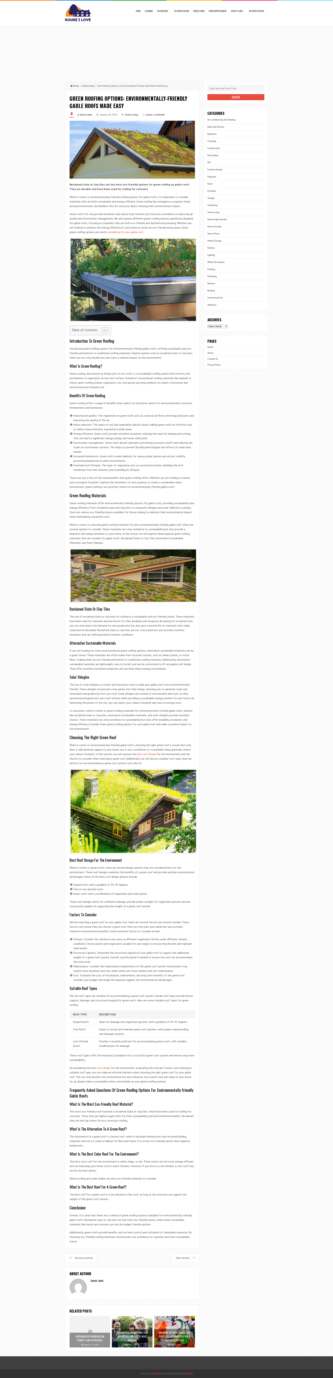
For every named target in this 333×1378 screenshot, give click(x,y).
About (210, 352)
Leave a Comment (155, 114)
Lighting (211, 255)
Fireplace (211, 176)
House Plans (237, 11)
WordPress (188, 1373)
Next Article (183, 1258)
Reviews (211, 283)
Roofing (211, 290)
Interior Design (256, 11)
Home (138, 11)
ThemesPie (155, 1373)
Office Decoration (216, 262)
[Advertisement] (166, 52)
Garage (211, 198)
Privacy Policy (214, 364)
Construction (213, 148)
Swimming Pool (215, 297)
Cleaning (149, 11)
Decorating (162, 11)
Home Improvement (218, 11)
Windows (211, 304)
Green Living (199, 11)
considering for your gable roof (125, 232)
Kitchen (211, 247)
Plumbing (212, 276)
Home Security (214, 226)
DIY (209, 162)
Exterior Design (181, 11)
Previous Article (84, 1258)
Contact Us (212, 358)
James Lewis (86, 114)
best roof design (146, 754)
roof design (103, 1068)
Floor (210, 183)
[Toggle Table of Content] (103, 330)
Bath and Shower (215, 126)
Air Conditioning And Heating (221, 119)
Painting (211, 269)
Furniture (211, 190)
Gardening (212, 205)
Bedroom (212, 134)
